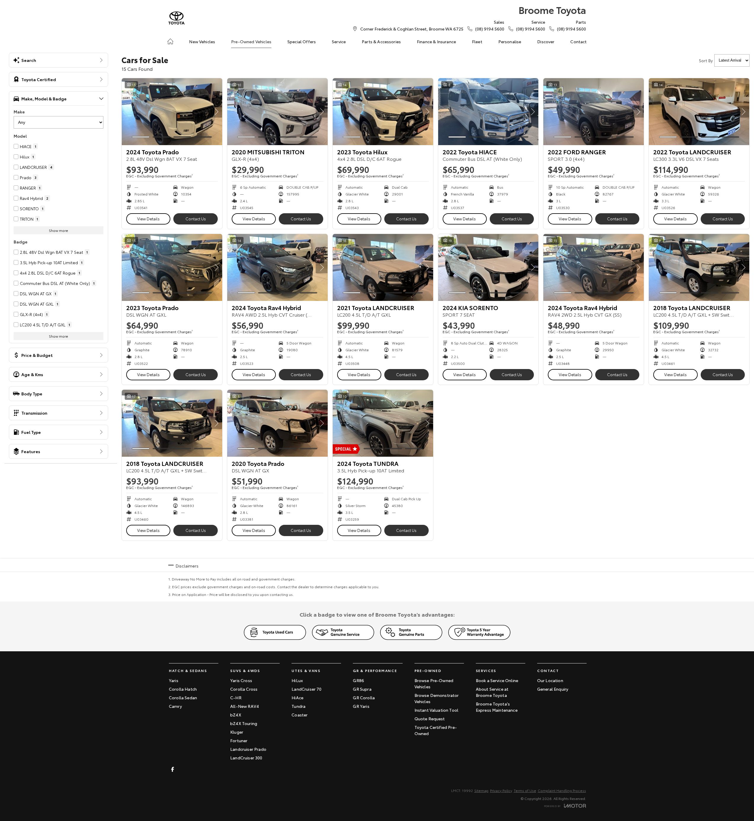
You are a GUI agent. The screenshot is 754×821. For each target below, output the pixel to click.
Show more (58, 230)
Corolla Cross (243, 689)
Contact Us (195, 218)
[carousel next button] (216, 112)
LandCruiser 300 (246, 758)
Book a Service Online (497, 680)
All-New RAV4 (244, 706)
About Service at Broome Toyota (492, 692)
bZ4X (235, 715)
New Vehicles (202, 41)
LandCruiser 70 (306, 689)
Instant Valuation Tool (436, 710)
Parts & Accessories (381, 41)
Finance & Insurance (436, 41)
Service (339, 41)
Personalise (509, 41)
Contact (578, 41)
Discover (545, 41)
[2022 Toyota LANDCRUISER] (699, 111)
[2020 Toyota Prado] (277, 423)
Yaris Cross (241, 680)
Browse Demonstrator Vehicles (436, 698)
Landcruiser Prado (248, 749)
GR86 (358, 680)
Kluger (236, 732)
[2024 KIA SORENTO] (488, 267)
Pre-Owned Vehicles (251, 41)
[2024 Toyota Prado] (172, 111)
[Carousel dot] (141, 137)
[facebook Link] (172, 769)
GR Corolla (364, 697)
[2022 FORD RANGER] (593, 111)
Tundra (298, 706)
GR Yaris (361, 706)
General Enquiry (552, 689)
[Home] (170, 41)
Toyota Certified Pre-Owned (435, 730)
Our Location (550, 680)
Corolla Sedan (183, 697)
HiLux (297, 680)
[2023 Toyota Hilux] (383, 111)
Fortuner (238, 740)
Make (19, 112)
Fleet (477, 41)
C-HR (235, 697)
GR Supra (362, 689)
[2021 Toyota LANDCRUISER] (383, 267)
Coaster (300, 715)
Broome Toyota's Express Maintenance (497, 707)
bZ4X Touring (243, 723)
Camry (175, 706)
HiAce (297, 697)
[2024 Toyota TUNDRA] (383, 423)
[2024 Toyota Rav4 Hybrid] (277, 267)
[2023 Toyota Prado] (172, 267)
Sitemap (481, 790)
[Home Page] (176, 18)
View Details (148, 218)
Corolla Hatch (183, 689)
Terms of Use (525, 790)
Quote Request (429, 718)
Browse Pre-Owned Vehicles (434, 683)
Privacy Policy (501, 790)
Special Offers (301, 41)
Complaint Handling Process (562, 790)
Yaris (173, 680)
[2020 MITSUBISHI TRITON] (277, 111)
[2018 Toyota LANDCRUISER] (699, 267)
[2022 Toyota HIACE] (488, 111)
